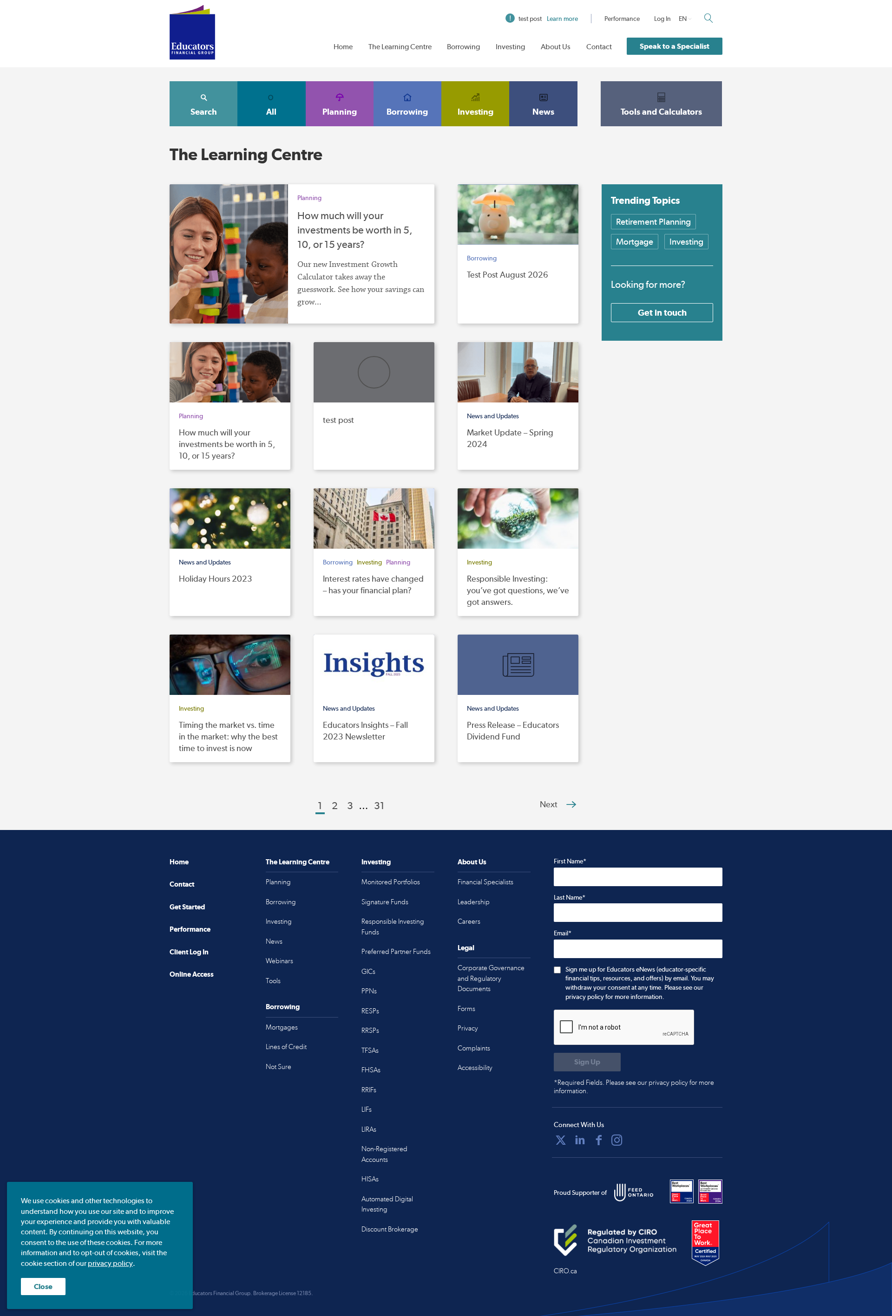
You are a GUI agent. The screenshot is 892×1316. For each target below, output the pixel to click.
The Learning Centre (400, 46)
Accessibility (475, 1067)
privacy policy (110, 1263)
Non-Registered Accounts (384, 1154)
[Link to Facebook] (599, 1140)
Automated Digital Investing (387, 1204)
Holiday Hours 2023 (215, 578)
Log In (662, 18)
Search (203, 112)
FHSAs (370, 1070)
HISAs (370, 1179)
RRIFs (368, 1090)
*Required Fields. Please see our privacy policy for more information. (634, 1086)
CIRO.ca (565, 1271)
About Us (556, 46)
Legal (466, 948)
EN (683, 18)
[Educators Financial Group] (192, 32)
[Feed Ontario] (633, 1192)
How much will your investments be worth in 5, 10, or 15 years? (355, 229)
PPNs (369, 991)
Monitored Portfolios (390, 882)
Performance (622, 18)
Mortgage (634, 241)
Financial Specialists (485, 882)
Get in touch (662, 312)
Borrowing (463, 46)
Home (343, 46)
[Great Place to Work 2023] (682, 1192)
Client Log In (189, 952)
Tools (273, 981)
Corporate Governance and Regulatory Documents (491, 978)
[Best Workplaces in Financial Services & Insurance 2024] (710, 1192)
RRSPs (370, 1030)
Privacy (468, 1028)
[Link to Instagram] (617, 1140)
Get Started (187, 907)
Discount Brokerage (389, 1229)
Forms (466, 1009)
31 (379, 805)
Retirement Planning (653, 221)
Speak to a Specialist (674, 46)
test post (548, 18)
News (543, 112)
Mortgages (282, 1027)
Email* (562, 933)
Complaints (474, 1048)
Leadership (474, 902)
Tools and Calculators (661, 112)
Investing (510, 46)
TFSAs (370, 1050)
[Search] (708, 18)
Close (43, 1286)
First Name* (570, 861)
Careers (469, 921)
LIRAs (368, 1129)
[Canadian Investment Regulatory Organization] (615, 1240)
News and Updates (493, 416)
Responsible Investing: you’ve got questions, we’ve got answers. (518, 590)
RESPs (370, 1011)
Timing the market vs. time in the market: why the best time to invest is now (228, 736)
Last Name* (569, 897)
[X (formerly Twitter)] (561, 1140)
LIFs (366, 1109)
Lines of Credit (286, 1047)
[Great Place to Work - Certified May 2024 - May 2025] (705, 1243)
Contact (599, 46)
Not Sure (278, 1067)
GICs (368, 971)
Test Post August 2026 (507, 274)
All (271, 112)
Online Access (192, 974)
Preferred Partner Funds (396, 951)
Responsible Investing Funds (392, 926)
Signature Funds (384, 902)
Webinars (279, 961)
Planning (339, 112)
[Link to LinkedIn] (580, 1140)
